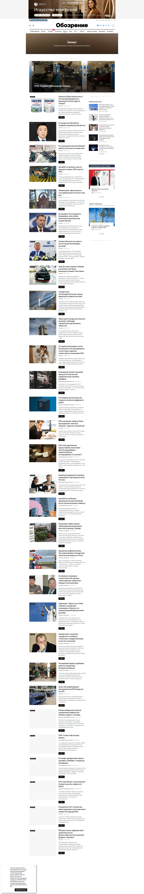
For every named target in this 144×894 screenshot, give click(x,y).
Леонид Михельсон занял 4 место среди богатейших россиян (70, 243)
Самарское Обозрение (63, 530)
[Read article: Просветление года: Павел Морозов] (102, 179)
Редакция (110, 31)
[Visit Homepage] (72, 25)
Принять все (21, 890)
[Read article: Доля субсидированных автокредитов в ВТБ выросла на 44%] (42, 695)
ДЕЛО (93, 192)
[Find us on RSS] (108, 25)
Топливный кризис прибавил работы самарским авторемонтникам (71, 665)
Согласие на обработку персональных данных (18, 878)
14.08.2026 (67, 693)
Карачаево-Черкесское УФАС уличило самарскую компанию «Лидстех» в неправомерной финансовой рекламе (71, 608)
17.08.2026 (76, 457)
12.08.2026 (67, 814)
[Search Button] (33, 25)
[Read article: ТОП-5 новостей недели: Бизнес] (42, 744)
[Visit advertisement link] (72, 9)
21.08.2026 (52, 89)
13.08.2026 (78, 788)
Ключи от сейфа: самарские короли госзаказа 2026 (101, 226)
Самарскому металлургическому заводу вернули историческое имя (70, 294)
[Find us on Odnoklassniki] (106, 25)
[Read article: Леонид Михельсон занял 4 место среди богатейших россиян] (42, 250)
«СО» (75, 31)
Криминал (102, 31)
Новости (32, 758)
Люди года (94, 187)
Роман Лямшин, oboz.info (64, 765)
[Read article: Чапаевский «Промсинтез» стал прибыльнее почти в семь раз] (42, 199)
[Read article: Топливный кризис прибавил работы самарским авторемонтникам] (42, 672)
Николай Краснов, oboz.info (65, 505)
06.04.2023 (67, 127)
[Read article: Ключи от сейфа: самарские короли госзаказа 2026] (102, 217)
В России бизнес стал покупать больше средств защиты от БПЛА (71, 784)
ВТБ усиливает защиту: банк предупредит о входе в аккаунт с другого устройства (71, 423)
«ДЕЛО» (82, 31)
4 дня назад (103, 131)
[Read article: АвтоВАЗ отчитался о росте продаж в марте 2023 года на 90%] (42, 174)
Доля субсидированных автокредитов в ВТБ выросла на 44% (70, 689)
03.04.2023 (67, 328)
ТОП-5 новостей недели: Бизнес (52, 86)
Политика (58, 31)
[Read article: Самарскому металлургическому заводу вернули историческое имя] (42, 300)
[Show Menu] (30, 25)
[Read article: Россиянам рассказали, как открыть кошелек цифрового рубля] (42, 404)
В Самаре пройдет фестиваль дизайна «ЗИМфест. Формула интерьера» (71, 760)
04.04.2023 (67, 223)
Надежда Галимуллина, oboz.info (66, 381)
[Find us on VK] (103, 25)
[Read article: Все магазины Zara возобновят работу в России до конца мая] (42, 154)
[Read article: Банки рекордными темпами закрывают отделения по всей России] (42, 483)
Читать (62, 117)
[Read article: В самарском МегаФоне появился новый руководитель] (42, 131)
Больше (102, 153)
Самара (50, 31)
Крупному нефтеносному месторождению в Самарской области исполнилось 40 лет (71, 553)
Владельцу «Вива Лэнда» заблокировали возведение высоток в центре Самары (70, 526)
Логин (98, 20)
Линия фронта (34, 31)
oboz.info (60, 105)
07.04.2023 (67, 105)
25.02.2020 (98, 192)
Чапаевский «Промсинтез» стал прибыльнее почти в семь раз (71, 192)
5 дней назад (103, 151)
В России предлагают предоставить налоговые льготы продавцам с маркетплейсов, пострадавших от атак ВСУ (70, 450)
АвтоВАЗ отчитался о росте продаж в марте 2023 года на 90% (70, 169)
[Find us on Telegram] (98, 25)
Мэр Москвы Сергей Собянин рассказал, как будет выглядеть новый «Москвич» (71, 269)
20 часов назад (104, 111)
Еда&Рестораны (92, 31)
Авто (70, 31)
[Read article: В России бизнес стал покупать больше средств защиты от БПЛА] (42, 790)
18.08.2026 (67, 428)
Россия (43, 31)
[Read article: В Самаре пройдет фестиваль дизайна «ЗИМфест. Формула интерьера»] (42, 766)
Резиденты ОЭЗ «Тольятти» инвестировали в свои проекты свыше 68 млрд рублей (72, 809)
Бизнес (65, 31)
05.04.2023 (67, 150)
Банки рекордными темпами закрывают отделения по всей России (71, 477)
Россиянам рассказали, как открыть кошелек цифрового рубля (71, 400)
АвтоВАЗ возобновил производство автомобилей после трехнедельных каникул (71, 501)
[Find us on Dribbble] (100, 25)
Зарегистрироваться (107, 20)
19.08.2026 (67, 355)
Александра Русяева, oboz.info (41, 89)
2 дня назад (103, 121)
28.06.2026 (98, 229)
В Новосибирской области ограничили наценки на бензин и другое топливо (69, 712)
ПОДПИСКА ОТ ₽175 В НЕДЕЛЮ (39, 20)
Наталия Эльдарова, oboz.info (65, 457)
